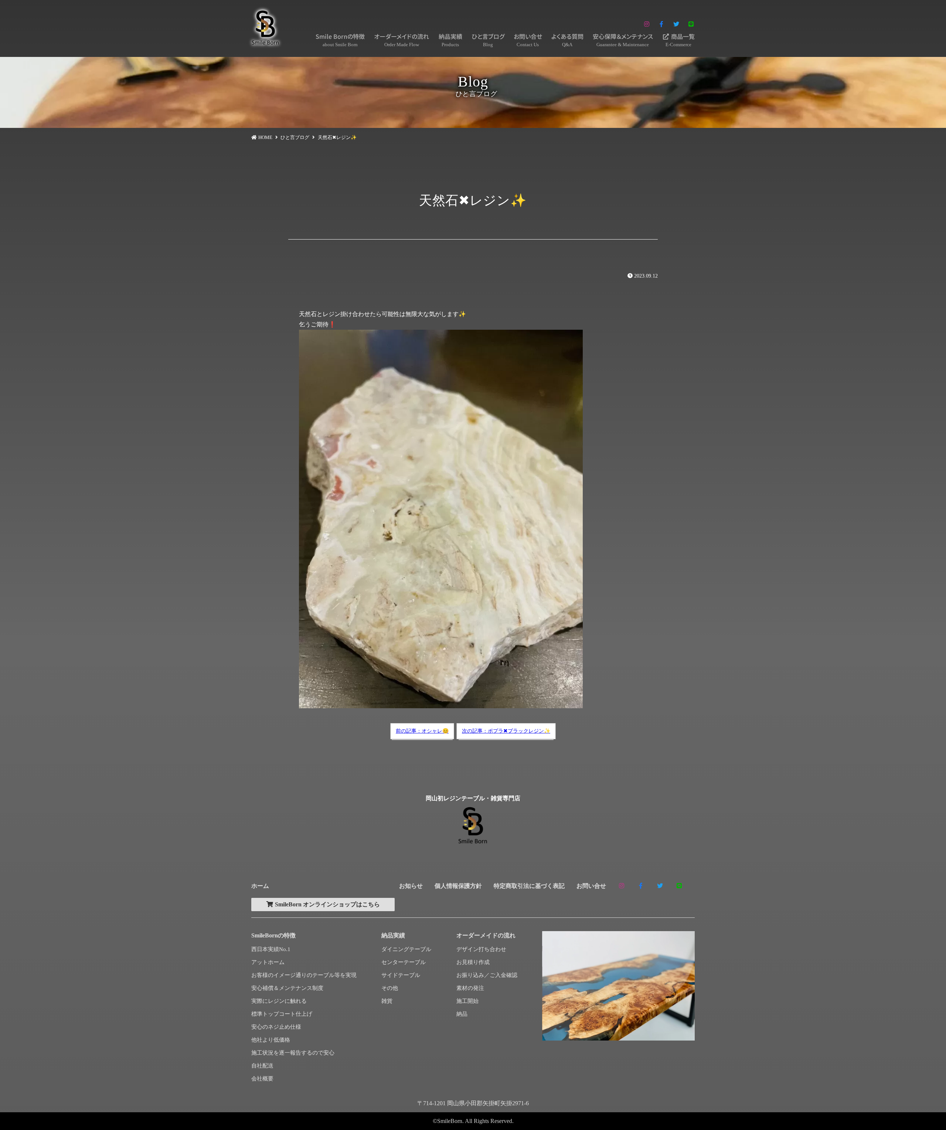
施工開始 (467, 1001)
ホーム (260, 886)
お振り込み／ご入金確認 (486, 975)
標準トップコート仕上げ (281, 1014)
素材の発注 (470, 988)
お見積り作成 (473, 962)
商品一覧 (680, 39)
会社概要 (262, 1079)
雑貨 (386, 1001)
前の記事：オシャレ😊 (422, 731)
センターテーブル (403, 962)
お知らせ (411, 886)
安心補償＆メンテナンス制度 (287, 988)
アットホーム (268, 962)
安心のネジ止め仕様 (276, 1027)
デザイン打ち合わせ (481, 949)
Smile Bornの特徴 (340, 39)
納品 (461, 1014)
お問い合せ (528, 39)
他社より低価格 (270, 1040)
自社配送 (262, 1066)
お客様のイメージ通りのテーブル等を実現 (304, 975)
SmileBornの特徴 (273, 935)
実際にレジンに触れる (279, 1001)
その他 (389, 988)
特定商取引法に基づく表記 (529, 886)
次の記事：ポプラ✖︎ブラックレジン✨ (506, 731)
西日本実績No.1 (270, 949)
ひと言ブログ (488, 39)
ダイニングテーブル (406, 949)
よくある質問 (567, 39)
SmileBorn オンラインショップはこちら (326, 904)
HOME (265, 137)
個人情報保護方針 (458, 886)
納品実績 (450, 39)
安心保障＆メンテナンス (623, 39)
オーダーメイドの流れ (401, 39)
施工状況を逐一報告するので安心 (292, 1053)
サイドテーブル (400, 975)
